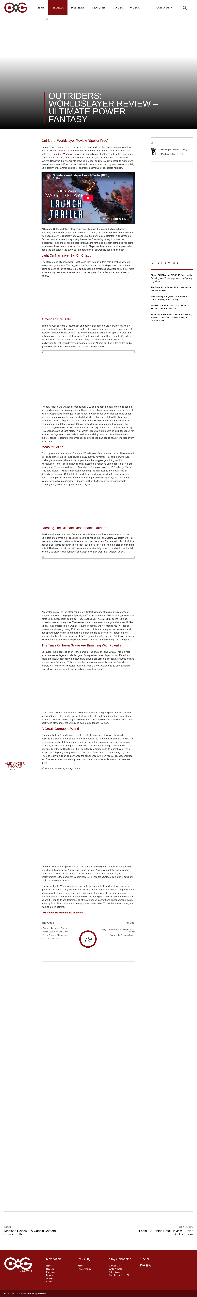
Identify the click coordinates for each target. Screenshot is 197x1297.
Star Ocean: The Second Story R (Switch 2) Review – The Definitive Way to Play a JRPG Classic (171, 317)
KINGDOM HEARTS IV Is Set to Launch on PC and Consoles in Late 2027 (171, 307)
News (41, 7)
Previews (78, 7)
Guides (118, 7)
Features (99, 7)
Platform (162, 7)
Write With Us (115, 1268)
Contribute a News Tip (119, 1275)
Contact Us (114, 1265)
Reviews (58, 7)
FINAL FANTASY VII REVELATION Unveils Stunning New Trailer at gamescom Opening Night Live (171, 278)
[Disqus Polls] (88, 1007)
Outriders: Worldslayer (64, 154)
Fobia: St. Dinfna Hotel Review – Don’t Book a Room (166, 1232)
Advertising (114, 1271)
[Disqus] (88, 1082)
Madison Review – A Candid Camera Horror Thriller (30, 1232)
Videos (135, 7)
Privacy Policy (84, 1268)
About (80, 1265)
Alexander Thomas (15, 765)
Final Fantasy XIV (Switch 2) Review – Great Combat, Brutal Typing (169, 298)
